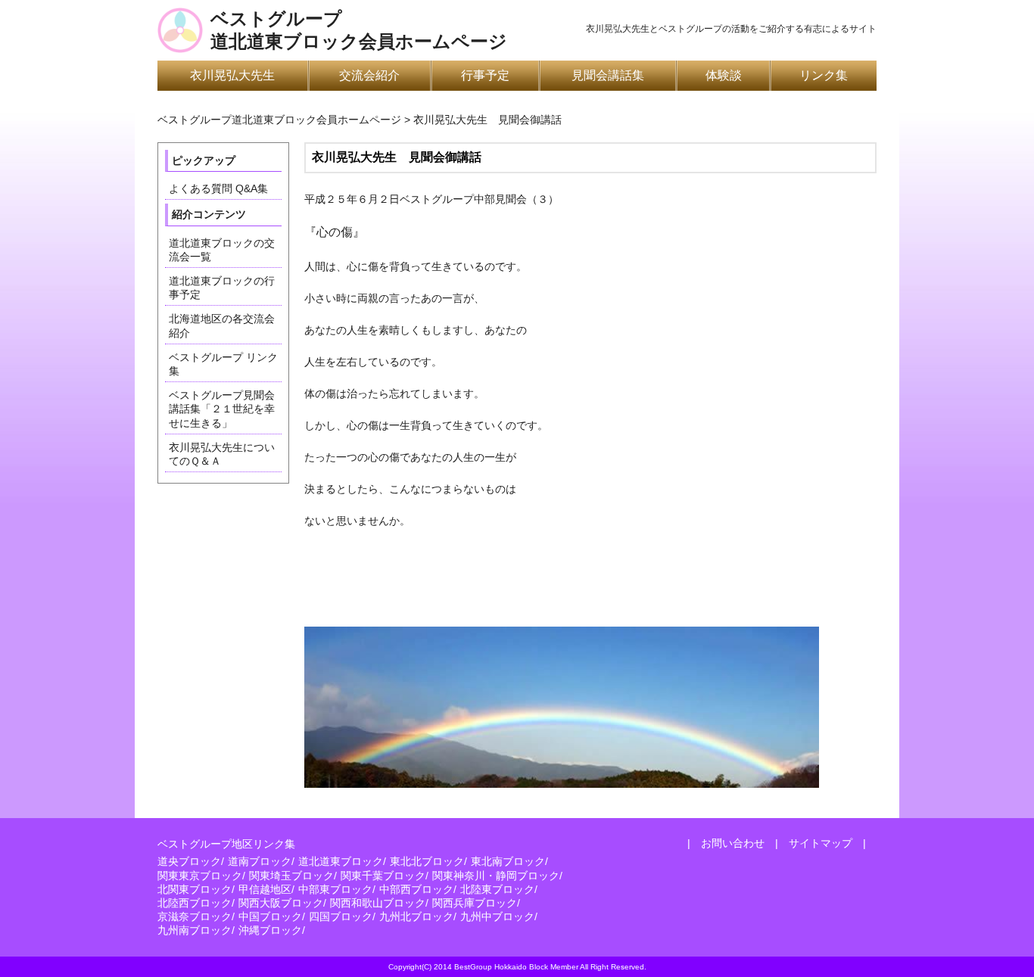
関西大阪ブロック (280, 903)
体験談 (723, 75)
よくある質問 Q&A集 (218, 188)
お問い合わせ (733, 843)
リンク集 (823, 75)
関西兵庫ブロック (474, 903)
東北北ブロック (427, 861)
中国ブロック (270, 916)
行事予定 (485, 75)
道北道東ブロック (340, 861)
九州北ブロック (416, 916)
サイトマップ (820, 843)
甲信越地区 (264, 889)
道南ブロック (259, 861)
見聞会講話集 (608, 75)
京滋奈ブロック (194, 916)
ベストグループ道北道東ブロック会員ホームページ (358, 30)
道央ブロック (189, 861)
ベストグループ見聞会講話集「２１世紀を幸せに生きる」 (222, 408)
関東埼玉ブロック (291, 876)
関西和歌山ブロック (377, 903)
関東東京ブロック (199, 876)
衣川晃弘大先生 (232, 75)
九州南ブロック (194, 930)
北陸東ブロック (497, 889)
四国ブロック (340, 916)
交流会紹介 (369, 75)
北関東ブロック (194, 889)
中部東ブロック (335, 889)
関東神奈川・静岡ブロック (495, 876)
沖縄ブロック (270, 930)
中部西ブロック (416, 889)
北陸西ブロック (194, 903)
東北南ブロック (508, 861)
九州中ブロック (497, 916)
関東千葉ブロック (383, 876)
